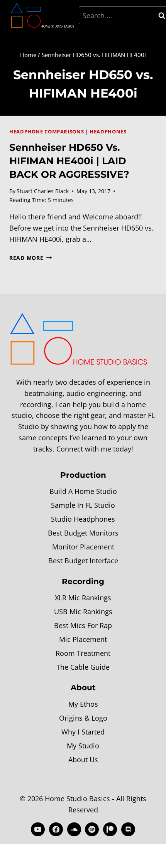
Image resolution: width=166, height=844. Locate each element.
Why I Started (83, 731)
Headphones (108, 131)
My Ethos (83, 704)
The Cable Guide (83, 667)
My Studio (83, 745)
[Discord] (128, 829)
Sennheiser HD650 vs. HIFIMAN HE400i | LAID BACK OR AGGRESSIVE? (69, 161)
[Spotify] (92, 829)
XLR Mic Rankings (83, 597)
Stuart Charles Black (43, 191)
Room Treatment (83, 653)
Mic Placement (83, 639)
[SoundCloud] (74, 829)
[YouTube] (38, 829)
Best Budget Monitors (83, 532)
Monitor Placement (83, 546)
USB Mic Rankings (83, 611)
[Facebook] (56, 829)
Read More (30, 257)
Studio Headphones (83, 519)
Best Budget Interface (83, 560)
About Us (83, 759)
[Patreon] (110, 829)
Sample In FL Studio (83, 505)
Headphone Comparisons (46, 131)
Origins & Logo (83, 718)
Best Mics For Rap (83, 625)
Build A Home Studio (83, 491)
